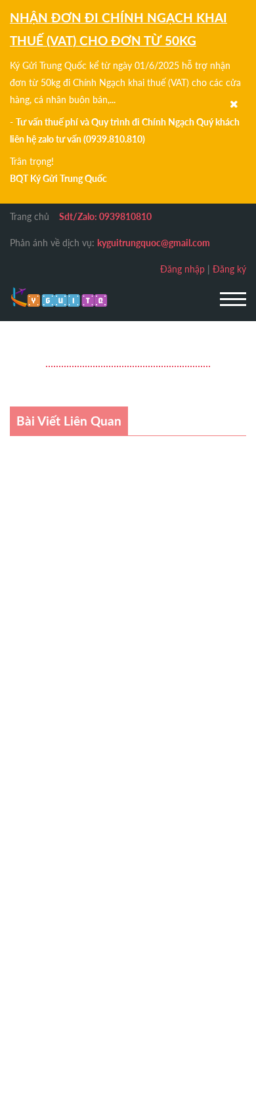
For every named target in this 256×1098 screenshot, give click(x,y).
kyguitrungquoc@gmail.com (153, 242)
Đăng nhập (182, 268)
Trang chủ (29, 216)
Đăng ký (229, 268)
